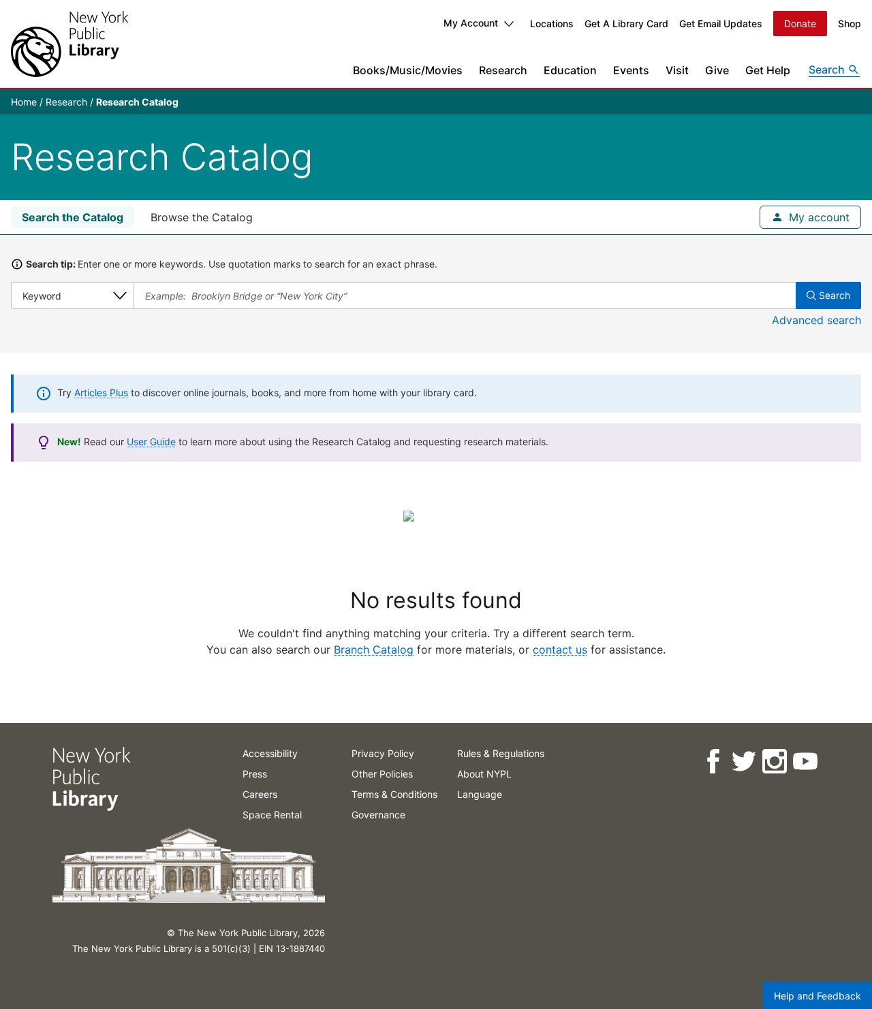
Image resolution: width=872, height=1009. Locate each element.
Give (717, 70)
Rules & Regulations (500, 753)
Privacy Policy (383, 753)
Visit (677, 70)
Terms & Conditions (394, 794)
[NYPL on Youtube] (804, 761)
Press (255, 774)
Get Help (767, 70)
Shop (849, 23)
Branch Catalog (374, 649)
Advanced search (816, 320)
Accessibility (270, 753)
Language (479, 794)
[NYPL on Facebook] (712, 761)
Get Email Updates (720, 23)
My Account (470, 23)
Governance (378, 814)
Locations (552, 23)
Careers (260, 794)
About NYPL (484, 774)
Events (631, 70)
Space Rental (272, 814)
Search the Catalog (72, 217)
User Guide (151, 441)
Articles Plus (101, 392)
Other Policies (382, 774)
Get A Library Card (626, 23)
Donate (800, 23)
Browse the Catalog (202, 217)
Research (503, 70)
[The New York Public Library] (69, 44)
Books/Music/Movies (408, 70)
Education (570, 70)
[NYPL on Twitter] (743, 761)
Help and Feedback (817, 996)
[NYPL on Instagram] (773, 761)
